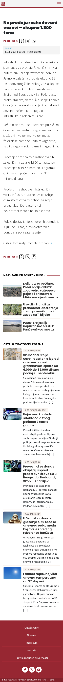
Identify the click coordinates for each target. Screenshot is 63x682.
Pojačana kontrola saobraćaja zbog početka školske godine (37, 419)
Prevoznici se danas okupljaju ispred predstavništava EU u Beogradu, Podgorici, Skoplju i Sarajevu (40, 473)
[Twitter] (31, 669)
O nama (31, 635)
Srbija (8, 48)
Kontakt (31, 650)
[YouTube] (38, 669)
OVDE (53, 243)
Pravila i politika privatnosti (31, 657)
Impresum (31, 642)
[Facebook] (25, 669)
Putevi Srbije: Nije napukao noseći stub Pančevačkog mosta (38, 326)
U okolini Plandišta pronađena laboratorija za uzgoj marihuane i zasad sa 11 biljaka (40, 310)
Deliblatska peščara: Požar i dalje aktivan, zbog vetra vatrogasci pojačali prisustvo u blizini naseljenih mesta (40, 290)
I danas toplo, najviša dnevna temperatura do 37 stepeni (40, 577)
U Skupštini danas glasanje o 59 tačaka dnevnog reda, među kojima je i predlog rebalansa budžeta (39, 525)
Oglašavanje (32, 627)
